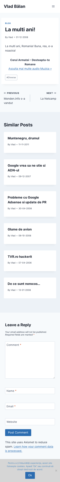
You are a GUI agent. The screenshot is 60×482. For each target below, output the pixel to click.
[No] (56, 470)
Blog (8, 23)
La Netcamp (48, 96)
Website (12, 421)
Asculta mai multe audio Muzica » (30, 68)
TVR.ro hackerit (20, 257)
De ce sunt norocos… (24, 284)
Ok (30, 475)
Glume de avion (20, 229)
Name (11, 390)
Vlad (10, 37)
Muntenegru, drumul (23, 138)
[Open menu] (53, 6)
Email (11, 406)
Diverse (11, 77)
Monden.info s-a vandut (14, 98)
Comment (14, 344)
